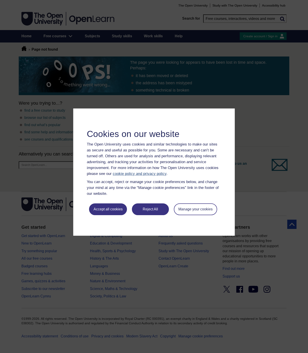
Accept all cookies (108, 209)
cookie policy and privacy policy (139, 174)
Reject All (150, 209)
